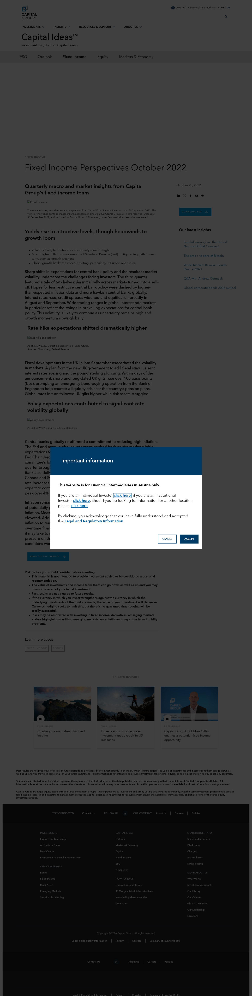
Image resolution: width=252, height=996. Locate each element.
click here (81, 501)
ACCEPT (189, 539)
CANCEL (167, 539)
